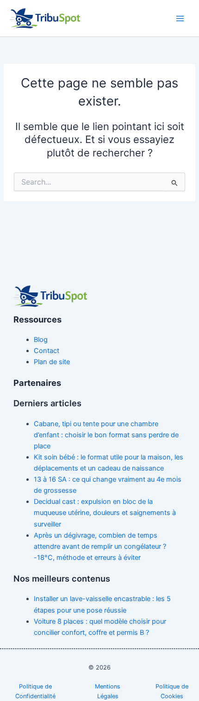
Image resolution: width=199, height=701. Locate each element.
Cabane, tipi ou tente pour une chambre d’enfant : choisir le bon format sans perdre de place (106, 435)
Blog (41, 339)
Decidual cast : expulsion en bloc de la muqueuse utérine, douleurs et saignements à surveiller (105, 512)
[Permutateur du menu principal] (180, 18)
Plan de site (52, 362)
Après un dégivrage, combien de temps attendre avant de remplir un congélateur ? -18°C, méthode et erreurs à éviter (100, 546)
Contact (46, 351)
